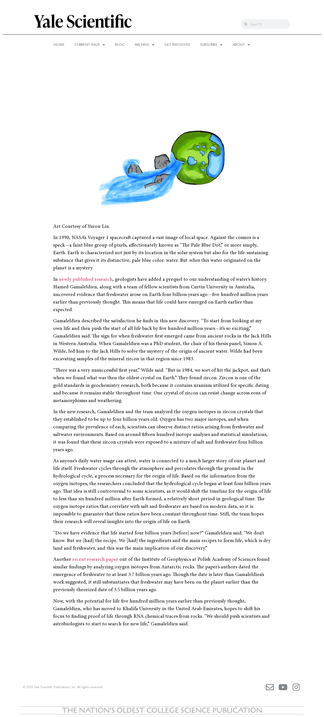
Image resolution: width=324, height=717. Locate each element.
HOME (59, 45)
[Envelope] (270, 687)
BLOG (120, 45)
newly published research (85, 279)
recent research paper (95, 559)
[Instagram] (296, 687)
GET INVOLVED (177, 45)
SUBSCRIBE (208, 45)
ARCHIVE (142, 45)
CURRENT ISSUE (87, 45)
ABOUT (239, 45)
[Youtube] (283, 687)
